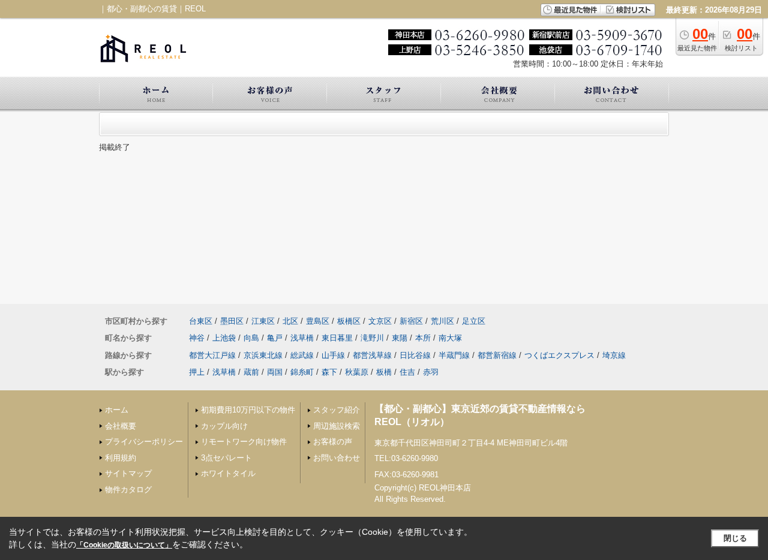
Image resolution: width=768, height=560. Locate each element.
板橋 (384, 372)
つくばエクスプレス (559, 355)
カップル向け (224, 425)
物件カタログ (128, 489)
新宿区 (411, 321)
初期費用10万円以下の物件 (248, 409)
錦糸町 (302, 372)
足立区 (473, 321)
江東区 (263, 321)
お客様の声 (332, 441)
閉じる (735, 538)
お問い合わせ (336, 457)
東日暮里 (337, 337)
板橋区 (349, 321)
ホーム (116, 409)
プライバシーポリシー (144, 441)
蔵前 (251, 372)
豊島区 (317, 321)
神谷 (197, 337)
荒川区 (442, 321)
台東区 (200, 321)
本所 (423, 337)
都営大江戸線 (212, 355)
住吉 (407, 372)
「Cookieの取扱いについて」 (124, 545)
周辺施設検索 (336, 425)
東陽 (399, 337)
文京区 (380, 321)
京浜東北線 (263, 355)
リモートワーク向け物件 (244, 441)
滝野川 (372, 337)
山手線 (333, 355)
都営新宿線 (497, 355)
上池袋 (224, 337)
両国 (275, 372)
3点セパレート (226, 457)
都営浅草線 (372, 355)
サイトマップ (128, 473)
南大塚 (450, 337)
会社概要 (120, 425)
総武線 (302, 355)
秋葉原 (356, 372)
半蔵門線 (454, 355)
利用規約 (120, 457)
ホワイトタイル (228, 473)
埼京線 (614, 355)
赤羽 (431, 372)
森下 (329, 372)
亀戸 (275, 337)
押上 (197, 372)
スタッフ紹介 (336, 409)
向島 (251, 337)
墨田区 (232, 321)
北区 (290, 321)
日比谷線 (415, 355)
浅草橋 (302, 337)
